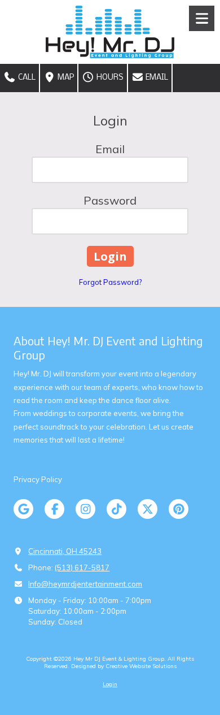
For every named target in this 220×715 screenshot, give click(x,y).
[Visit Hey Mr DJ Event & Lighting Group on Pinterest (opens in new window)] (178, 509)
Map (65, 77)
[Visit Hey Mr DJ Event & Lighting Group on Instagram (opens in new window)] (85, 509)
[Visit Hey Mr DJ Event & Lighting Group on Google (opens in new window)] (23, 509)
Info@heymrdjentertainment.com (85, 583)
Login (110, 684)
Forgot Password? (110, 282)
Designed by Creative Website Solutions (124, 666)
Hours (109, 77)
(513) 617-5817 (82, 567)
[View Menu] (201, 18)
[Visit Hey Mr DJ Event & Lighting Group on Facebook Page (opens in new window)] (54, 509)
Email (156, 77)
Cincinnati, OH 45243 (65, 551)
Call (26, 77)
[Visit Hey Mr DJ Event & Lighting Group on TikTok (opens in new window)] (116, 509)
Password (110, 200)
